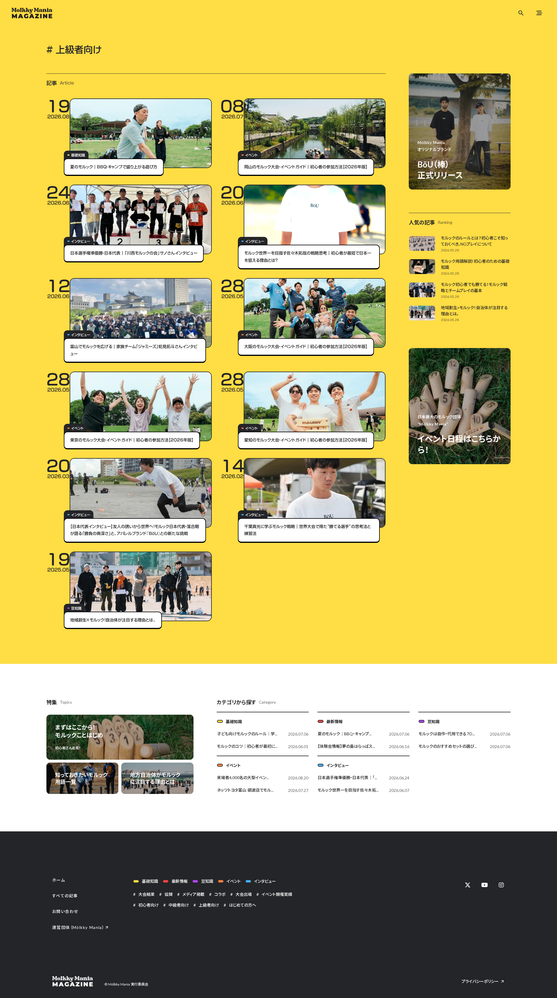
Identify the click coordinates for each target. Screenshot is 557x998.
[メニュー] (539, 13)
